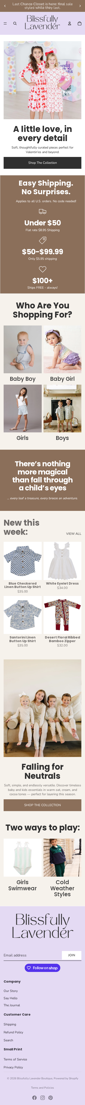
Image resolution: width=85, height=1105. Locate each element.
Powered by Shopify (66, 1078)
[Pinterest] (50, 1097)
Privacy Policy (13, 1067)
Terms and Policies (42, 1088)
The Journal (12, 1005)
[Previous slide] (5, 6)
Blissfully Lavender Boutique (34, 1078)
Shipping (10, 1024)
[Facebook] (34, 1097)
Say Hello (10, 998)
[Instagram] (42, 1097)
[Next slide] (80, 6)
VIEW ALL (73, 534)
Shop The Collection (42, 163)
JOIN (71, 955)
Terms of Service (15, 1059)
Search (8, 1040)
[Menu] (5, 23)
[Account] (70, 23)
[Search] (15, 23)
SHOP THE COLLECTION (42, 805)
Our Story (11, 991)
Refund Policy (13, 1032)
